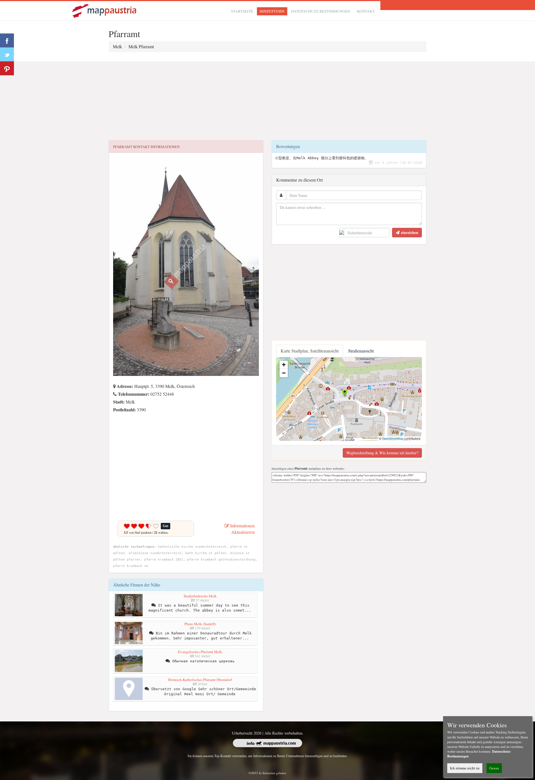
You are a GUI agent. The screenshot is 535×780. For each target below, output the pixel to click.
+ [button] (284, 364)
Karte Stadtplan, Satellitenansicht (310, 351)
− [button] (284, 373)
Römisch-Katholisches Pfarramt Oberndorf (200, 679)
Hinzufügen (272, 11)
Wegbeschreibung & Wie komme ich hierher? (382, 452)
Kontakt (366, 11)
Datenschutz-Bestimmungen (320, 11)
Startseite (242, 11)
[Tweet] (7, 54)
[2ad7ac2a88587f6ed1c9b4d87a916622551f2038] (114, 417)
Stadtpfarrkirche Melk (200, 595)
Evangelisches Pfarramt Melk (200, 651)
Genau (494, 768)
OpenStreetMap (392, 438)
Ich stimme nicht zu (465, 768)
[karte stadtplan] (104, 10)
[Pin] (7, 68)
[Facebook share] (7, 40)
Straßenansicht (361, 351)
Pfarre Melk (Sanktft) (200, 623)
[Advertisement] (267, 101)
